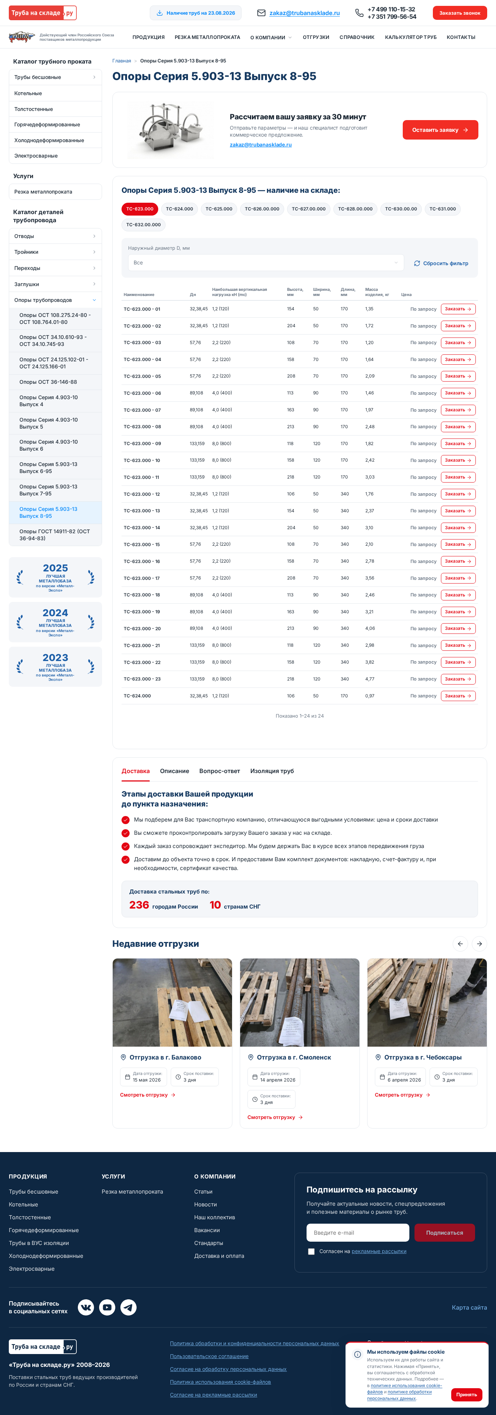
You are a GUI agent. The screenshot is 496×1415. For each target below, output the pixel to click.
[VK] (86, 1307)
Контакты (461, 37)
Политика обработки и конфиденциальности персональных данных (254, 1343)
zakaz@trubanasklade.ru (304, 13)
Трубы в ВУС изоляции (39, 1242)
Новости (205, 1204)
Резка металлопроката (207, 37)
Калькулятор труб (411, 37)
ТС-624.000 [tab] (179, 209)
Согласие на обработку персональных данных (228, 1369)
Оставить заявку (435, 129)
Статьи (203, 1191)
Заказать (455, 308)
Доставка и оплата (219, 1255)
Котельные (23, 1204)
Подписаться (444, 1232)
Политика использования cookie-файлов (220, 1382)
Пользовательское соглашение (209, 1356)
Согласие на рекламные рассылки (213, 1394)
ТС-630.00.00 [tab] (401, 209)
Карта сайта (469, 1307)
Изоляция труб (272, 771)
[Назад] (460, 944)
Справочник (357, 37)
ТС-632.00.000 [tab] (143, 224)
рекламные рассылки (379, 1251)
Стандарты (208, 1242)
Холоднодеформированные (46, 1255)
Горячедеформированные (44, 1230)
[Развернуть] (94, 77)
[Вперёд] (479, 944)
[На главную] (43, 13)
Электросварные (32, 1268)
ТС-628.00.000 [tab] (355, 209)
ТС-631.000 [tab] (443, 209)
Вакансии (207, 1230)
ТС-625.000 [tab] (219, 209)
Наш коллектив (214, 1217)
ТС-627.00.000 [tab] (309, 209)
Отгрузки (316, 37)
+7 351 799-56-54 (392, 16)
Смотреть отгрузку (144, 1095)
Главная (121, 61)
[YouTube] (107, 1307)
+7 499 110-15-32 (391, 9)
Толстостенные (30, 1217)
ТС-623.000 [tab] (139, 209)
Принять (466, 1394)
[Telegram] (128, 1307)
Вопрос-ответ (219, 771)
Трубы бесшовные (33, 1191)
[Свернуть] (94, 300)
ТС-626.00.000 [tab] (262, 209)
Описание (174, 771)
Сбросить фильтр (445, 263)
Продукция (148, 37)
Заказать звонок (460, 13)
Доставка (136, 771)
